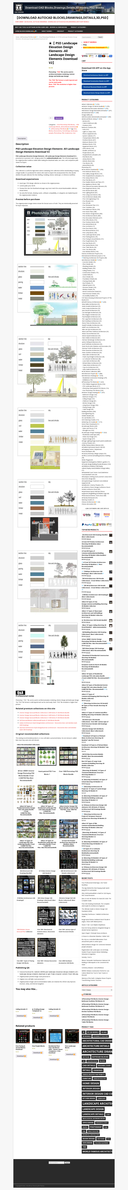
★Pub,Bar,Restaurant (88, 498)
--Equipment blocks (87, 146)
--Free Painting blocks (88, 237)
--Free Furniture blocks (88, 222)
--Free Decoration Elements (90, 218)
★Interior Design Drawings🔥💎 (91, 392)
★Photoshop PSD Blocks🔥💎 (28, 37)
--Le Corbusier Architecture (90, 359)
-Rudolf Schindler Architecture (91, 325)
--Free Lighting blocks (88, 192)
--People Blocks (86, 153)
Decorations (58, 131)
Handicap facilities (100, 1078)
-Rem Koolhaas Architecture (90, 321)
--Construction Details (88, 272)
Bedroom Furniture (87, 127)
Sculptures (68, 133)
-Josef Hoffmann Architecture (90, 344)
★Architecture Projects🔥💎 (90, 373)
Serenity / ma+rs (87, 957)
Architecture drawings (101, 1051)
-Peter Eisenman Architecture (90, 350)
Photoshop (57, 133)
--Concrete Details (87, 262)
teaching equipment (102, 1143)
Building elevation (87, 411)
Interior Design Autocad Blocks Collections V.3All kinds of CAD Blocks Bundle (44, 713)
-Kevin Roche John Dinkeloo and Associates (95, 346)
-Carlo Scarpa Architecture (90, 308)
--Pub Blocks (85, 157)
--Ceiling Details (86, 270)
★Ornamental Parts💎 (88, 113)
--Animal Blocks (86, 165)
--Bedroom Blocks (87, 142)
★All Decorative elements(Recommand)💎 (95, 117)
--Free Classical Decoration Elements (93, 186)
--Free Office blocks (88, 220)
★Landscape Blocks (88, 426)
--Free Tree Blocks (87, 249)
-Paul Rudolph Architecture (90, 317)
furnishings (66, 131)
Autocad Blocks (100, 1057)
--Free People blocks (88, 241)
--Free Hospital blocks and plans (91, 176)
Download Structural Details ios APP (95, 87)
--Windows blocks (87, 144)
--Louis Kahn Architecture (89, 361)
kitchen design (89, 1098)
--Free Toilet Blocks (88, 247)
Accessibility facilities (100, 1036)
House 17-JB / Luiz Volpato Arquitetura (93, 925)
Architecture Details (96, 1045)
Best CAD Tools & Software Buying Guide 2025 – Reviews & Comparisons (41, 27)
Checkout (60, 31)
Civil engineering (86, 413)
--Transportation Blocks (89, 138)
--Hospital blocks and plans (90, 155)
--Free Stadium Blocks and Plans (91, 182)
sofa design (87, 1143)
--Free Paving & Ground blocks (91, 239)
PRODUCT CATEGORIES (78, 27)
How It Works (47, 31)
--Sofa (83, 129)
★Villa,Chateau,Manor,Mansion (91, 445)
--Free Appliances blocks (89, 184)
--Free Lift (85, 203)
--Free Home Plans (87, 211)
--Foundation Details (88, 279)
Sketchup (100, 1139)
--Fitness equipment (88, 134)
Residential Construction (91, 1134)
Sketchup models (87, 500)
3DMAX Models (86, 416)
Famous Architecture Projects (91, 253)
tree (74, 133)
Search (100, 37)
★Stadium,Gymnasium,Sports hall (92, 447)
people (51, 133)
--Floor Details (86, 264)
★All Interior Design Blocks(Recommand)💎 (95, 110)
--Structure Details (87, 287)
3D (84, 1032)
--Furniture (85, 125)
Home (17, 37)
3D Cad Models (86, 418)
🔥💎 (107, 47)
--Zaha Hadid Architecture (89, 369)
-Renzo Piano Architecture (90, 323)
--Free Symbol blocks (88, 245)
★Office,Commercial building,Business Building (96, 456)
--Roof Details (86, 283)
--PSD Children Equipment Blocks (92, 384)
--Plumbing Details (87, 266)
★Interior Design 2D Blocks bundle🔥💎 (94, 106)
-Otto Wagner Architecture (90, 315)
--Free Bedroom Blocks (89, 171)
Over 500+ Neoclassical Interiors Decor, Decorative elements (46, 932)
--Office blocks (86, 148)
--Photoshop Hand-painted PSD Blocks (93, 388)
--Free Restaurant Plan (88, 205)
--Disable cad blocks (88, 150)
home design (91, 1083)
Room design (89, 1138)
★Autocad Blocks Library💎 (90, 119)
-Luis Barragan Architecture (90, 312)
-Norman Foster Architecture (90, 348)
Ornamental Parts (102, 1122)
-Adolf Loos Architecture (89, 327)
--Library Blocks (86, 159)
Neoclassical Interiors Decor (94, 1118)
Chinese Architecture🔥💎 (89, 502)
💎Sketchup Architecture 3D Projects (93, 258)
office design (88, 1123)
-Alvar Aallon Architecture (89, 304)
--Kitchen (84, 121)
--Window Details (87, 289)
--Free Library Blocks (88, 178)
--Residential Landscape (89, 434)
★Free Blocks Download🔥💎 (26, 31)
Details (87, 1070)
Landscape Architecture (102, 1103)
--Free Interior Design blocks (90, 214)
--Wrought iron (86, 430)
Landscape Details (93, 1114)
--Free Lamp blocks (87, 233)
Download (59, 118)
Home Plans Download (89, 424)
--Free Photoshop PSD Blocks (46, 37)
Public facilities (93, 1131)
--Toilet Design (86, 409)
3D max (104, 1032)
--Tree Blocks (86, 163)
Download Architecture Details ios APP (96, 75)
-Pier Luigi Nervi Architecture (90, 319)
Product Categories (75, 31)
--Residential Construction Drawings (92, 378)
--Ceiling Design (86, 399)
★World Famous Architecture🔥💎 (92, 302)
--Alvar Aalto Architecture (89, 355)
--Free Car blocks (87, 226)
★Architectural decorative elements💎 (93, 108)
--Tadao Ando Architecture (90, 365)
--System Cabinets (87, 136)
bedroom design (92, 1061)
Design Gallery (86, 115)
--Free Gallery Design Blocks (90, 174)
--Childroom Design (88, 401)
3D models (87, 1036)
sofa (108, 1139)
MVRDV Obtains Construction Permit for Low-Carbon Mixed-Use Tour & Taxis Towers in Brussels (96, 973)
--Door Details (86, 277)
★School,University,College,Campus (93, 453)
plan (105, 1127)
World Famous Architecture (99, 1151)
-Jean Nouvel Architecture (89, 310)
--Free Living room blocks (89, 195)
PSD (63, 133)
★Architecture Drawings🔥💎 (91, 376)
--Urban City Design (88, 437)
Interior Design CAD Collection (103, 1093)
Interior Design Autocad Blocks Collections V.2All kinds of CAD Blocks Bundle (44, 715)
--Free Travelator (87, 207)
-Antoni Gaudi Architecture (90, 336)
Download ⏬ (21, 1016)
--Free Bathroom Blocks (89, 209)
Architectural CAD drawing (99, 1040)
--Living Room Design (88, 405)
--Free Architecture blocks (89, 216)
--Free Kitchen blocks (88, 190)
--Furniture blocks (87, 140)
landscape (74, 131)
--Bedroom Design (87, 397)
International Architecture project (92, 256)
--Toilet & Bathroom (88, 123)
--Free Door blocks (87, 228)
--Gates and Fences (88, 428)
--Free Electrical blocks (88, 230)
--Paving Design (86, 407)
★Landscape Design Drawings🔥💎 (92, 432)
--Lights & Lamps (87, 132)
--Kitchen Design (87, 403)
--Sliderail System (87, 285)
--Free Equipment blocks (89, 188)
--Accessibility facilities (88, 296)
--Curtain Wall (86, 275)
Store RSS (87, 994)
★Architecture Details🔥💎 (90, 260)
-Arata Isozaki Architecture (90, 306)
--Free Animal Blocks (88, 224)
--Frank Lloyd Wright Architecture (92, 357)
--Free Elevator (86, 201)
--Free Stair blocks (87, 243)
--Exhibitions (85, 380)
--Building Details (87, 268)
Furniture (87, 1078)
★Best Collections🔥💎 (89, 104)
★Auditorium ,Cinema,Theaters (91, 485)
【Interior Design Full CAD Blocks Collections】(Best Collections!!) (67, 900)
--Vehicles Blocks (87, 161)
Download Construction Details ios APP (96, 81)
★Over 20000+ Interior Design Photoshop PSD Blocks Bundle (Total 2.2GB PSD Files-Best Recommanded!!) (26, 775)
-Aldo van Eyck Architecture (90, 329)
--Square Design (86, 439)
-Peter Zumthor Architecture (90, 352)
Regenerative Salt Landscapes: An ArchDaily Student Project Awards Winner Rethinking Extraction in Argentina (95, 952)
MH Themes (41, 1186)
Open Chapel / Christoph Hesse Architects (94, 933)
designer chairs (104, 1066)
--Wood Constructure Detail (90, 291)
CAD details (89, 1065)
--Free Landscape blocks (89, 235)
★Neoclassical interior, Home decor (93, 495)
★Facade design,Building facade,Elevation (94, 464)
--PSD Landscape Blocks (89, 386)
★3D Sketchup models (88, 420)
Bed (75, 129)
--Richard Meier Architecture (90, 363)
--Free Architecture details (89, 197)
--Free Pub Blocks (87, 180)
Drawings (98, 1070)
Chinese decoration (87, 504)
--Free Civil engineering (88, 199)
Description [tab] (22, 138)
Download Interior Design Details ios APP (97, 93)
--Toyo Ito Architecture (89, 367)
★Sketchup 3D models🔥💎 (90, 422)
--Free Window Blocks (88, 251)
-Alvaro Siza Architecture (89, 333)
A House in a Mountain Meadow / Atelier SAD (95, 936)
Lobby (108, 1114)
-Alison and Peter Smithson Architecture (94, 331)
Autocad (86, 1057)
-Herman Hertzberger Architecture (92, 340)
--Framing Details (87, 281)
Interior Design (91, 1088)
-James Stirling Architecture (90, 342)
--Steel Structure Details (89, 294)
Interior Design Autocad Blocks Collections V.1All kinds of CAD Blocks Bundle (44, 718)
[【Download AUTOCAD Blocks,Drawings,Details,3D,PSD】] (64, 13)
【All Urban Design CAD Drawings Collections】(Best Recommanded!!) (46, 900)
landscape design (93, 1109)
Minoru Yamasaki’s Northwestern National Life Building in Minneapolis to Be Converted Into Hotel (96, 962)
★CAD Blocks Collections (89, 371)
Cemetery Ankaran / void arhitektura (93, 968)
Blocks (51, 131)
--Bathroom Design (88, 395)
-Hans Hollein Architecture (89, 338)
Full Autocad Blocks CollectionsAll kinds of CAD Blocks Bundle (39, 720)
